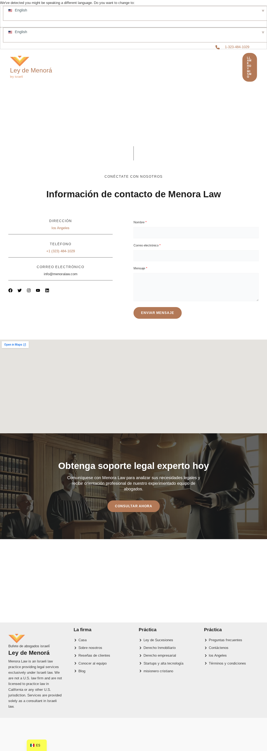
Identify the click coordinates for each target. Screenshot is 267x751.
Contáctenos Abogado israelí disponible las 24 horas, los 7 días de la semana (144, 71)
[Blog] (79, 671)
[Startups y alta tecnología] (161, 663)
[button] (111, 68)
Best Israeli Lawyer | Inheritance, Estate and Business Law (122, 64)
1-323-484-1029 (237, 47)
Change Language (14, 19)
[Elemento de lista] (10, 290)
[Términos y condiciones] (225, 663)
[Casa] (80, 640)
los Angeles (60, 228)
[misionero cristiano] (156, 671)
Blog (174, 68)
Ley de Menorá (31, 70)
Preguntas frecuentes (84, 68)
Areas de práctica (139, 68)
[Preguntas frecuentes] (223, 640)
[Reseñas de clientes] (92, 655)
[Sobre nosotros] (88, 648)
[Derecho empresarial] (157, 655)
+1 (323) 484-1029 (60, 251)
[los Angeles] (215, 655)
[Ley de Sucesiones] (156, 640)
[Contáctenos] (216, 648)
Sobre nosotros (211, 64)
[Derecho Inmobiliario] (157, 648)
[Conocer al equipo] (90, 663)
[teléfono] (217, 47)
